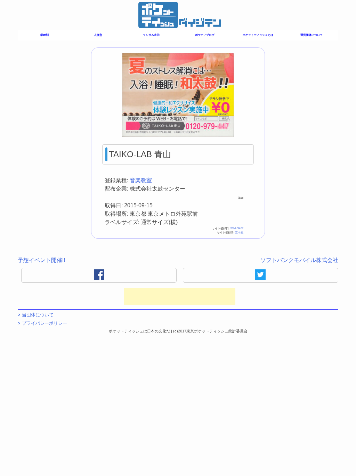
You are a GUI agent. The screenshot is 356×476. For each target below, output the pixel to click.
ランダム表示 (151, 35)
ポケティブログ (205, 35)
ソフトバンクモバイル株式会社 (299, 260)
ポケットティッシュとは (258, 35)
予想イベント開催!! (41, 260)
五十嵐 (239, 232)
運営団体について (311, 35)
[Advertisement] (179, 296)
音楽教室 (141, 180)
